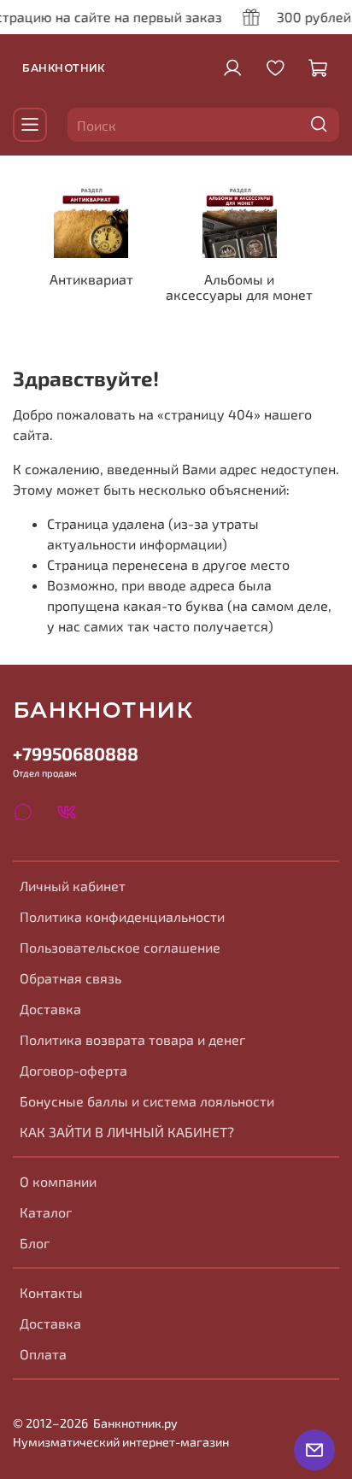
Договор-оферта (73, 1070)
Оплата (43, 1354)
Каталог (46, 1212)
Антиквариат (91, 279)
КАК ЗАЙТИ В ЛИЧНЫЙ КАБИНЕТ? (127, 1132)
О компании (58, 1181)
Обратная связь (70, 978)
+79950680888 (75, 753)
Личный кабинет (73, 885)
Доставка (50, 1009)
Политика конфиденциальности (122, 916)
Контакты (51, 1292)
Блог (35, 1243)
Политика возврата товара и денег (132, 1039)
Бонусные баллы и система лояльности (147, 1101)
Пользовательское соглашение (120, 947)
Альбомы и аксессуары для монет (239, 286)
